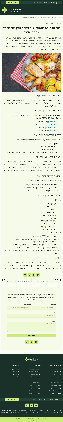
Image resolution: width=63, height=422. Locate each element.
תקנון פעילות (31, 420)
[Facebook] (36, 405)
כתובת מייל (27, 305)
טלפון (54, 313)
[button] (38, 275)
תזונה (55, 17)
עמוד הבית (59, 17)
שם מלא (53, 305)
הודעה (54, 321)
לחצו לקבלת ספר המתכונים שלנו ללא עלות (44, 2)
